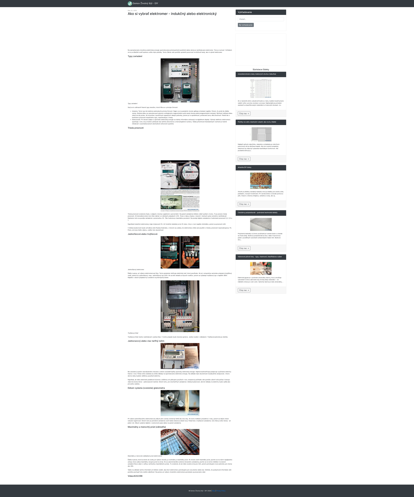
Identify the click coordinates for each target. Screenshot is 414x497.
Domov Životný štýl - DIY (145, 3)
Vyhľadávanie (246, 25)
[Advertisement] (180, 33)
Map (213, 491)
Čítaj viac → (244, 113)
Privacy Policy (220, 491)
